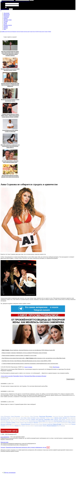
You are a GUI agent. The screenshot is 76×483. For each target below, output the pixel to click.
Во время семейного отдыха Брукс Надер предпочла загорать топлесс (10, 69)
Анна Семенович (40, 417)
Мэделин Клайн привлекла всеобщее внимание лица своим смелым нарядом (10, 176)
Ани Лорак (24, 417)
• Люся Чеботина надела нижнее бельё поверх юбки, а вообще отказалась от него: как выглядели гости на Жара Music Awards (33, 358)
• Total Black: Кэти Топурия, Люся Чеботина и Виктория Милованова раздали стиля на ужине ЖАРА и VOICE (26, 360)
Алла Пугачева (34, 416)
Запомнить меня (11, 7)
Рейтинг (6, 27)
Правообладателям (10, 447)
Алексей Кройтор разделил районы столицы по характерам (10, 131)
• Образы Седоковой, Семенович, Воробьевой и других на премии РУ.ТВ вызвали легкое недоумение (24, 352)
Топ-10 (5, 22)
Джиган (56, 419)
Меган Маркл (71, 422)
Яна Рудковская (61, 425)
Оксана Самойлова (47, 424)
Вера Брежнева (71, 417)
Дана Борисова (39, 419)
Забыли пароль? (5, 9)
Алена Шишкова (25, 416)
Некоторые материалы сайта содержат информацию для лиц (32, 447)
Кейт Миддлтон (49, 421)
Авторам (3, 447)
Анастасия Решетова (69, 416)
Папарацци (6, 15)
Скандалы (6, 17)
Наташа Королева (25, 424)
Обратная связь (4, 442)
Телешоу (6, 26)
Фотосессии (7, 14)
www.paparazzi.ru (5, 436)
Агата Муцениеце (5, 416)
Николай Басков (35, 424)
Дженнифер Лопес (49, 419)
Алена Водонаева (15, 416)
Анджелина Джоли (6, 417)
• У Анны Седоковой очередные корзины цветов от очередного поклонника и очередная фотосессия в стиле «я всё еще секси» (29, 363)
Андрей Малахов (15, 417)
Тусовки (6, 21)
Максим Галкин (53, 422)
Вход (5, 29)
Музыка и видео (8, 25)
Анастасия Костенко (58, 416)
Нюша (40, 424)
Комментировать (70, 379)
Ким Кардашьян (58, 421)
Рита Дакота (22, 425)
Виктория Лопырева (25, 419)
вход (2, 2)
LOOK (5, 23)
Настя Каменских (16, 424)
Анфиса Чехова (50, 417)
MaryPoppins (56, 367)
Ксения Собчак (10, 422)
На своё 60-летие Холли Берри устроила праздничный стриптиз (10, 100)
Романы (6, 18)
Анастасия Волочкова (45, 416)
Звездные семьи (8, 19)
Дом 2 (12, 421)
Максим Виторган (43, 422)
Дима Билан (62, 419)
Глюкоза (33, 419)
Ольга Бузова (57, 424)
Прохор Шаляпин (10, 425)
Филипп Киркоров (52, 425)
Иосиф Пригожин (33, 421)
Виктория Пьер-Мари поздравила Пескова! (35, 376)
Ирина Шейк (42, 421)
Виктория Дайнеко (14, 419)
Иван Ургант (25, 421)
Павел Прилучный (66, 424)
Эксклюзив (6, 13)
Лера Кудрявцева (28, 422)
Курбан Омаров (20, 422)
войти (11, 9)
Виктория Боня (5, 419)
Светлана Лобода (29, 425)
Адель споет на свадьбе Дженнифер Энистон (12, 376)
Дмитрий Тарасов (70, 419)
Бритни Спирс (58, 417)
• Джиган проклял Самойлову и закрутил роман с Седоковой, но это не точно (18, 355)
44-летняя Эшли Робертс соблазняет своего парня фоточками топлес (10, 161)
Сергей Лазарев (38, 425)
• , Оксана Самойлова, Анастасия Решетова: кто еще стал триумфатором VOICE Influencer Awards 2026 (28, 350)
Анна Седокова (28, 367)
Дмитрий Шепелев (5, 421)
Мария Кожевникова (62, 422)
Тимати (45, 425)
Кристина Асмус (66, 421)
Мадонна (36, 422)
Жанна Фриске (18, 421)
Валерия (65, 417)
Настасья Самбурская (6, 424)
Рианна (16, 425)
